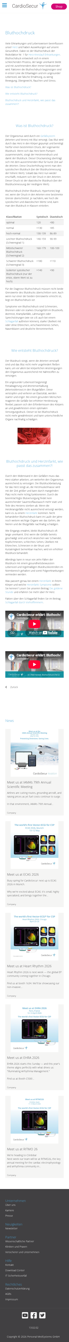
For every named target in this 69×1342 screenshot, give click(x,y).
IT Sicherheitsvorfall (16, 1275)
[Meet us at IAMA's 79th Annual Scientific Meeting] (34, 752)
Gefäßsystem (48, 136)
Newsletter (11, 1228)
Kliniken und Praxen (16, 1246)
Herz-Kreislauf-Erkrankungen (44, 54)
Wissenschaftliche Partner (19, 1241)
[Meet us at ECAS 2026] (34, 844)
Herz (15, 47)
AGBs (8, 1293)
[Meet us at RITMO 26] (34, 1119)
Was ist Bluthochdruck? (18, 87)
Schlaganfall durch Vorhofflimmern (24, 602)
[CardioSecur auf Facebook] (35, 1317)
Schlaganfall (11, 321)
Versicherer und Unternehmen (22, 1252)
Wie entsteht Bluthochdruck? (21, 93)
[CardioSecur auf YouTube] (26, 1317)
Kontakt (9, 1264)
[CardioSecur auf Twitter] (43, 1317)
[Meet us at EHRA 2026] (34, 1027)
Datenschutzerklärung (17, 1288)
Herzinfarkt (31, 513)
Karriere (9, 1210)
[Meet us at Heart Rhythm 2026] (34, 936)
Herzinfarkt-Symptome (39, 584)
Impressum (11, 1299)
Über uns (10, 1205)
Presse (9, 1215)
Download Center (15, 1270)
